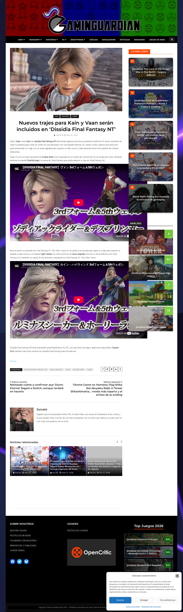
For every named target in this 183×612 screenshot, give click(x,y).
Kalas (16, 472)
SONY (20, 39)
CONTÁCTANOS (17, 550)
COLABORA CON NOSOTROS (23, 540)
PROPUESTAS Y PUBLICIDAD (23, 545)
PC (63, 39)
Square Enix (78, 369)
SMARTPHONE (77, 39)
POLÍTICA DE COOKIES (77, 530)
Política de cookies (133, 606)
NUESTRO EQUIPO (18, 530)
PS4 (56, 116)
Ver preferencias (167, 600)
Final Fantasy (56, 369)
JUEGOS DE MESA (157, 39)
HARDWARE (139, 39)
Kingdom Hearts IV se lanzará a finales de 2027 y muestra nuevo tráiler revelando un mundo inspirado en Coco (66, 465)
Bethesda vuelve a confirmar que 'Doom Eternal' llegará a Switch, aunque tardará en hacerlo (36, 387)
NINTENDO (51, 39)
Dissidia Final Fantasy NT (35, 369)
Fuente (13, 361)
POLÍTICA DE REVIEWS (20, 535)
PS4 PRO (65, 116)
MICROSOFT (34, 39)
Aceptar (120, 600)
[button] (177, 575)
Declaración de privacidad (151, 606)
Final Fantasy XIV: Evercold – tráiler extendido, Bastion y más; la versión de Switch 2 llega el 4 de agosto (103, 465)
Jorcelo (59, 135)
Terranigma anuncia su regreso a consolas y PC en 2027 (28, 467)
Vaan (89, 369)
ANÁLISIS (93, 39)
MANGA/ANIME (109, 39)
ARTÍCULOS (125, 39)
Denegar (144, 600)
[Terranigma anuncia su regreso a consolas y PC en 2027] (28, 461)
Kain (68, 369)
